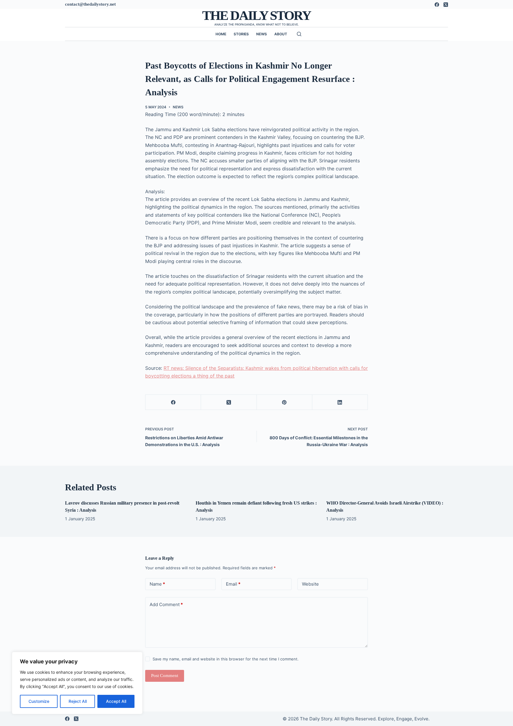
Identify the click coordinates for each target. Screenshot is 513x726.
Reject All (78, 701)
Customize (38, 701)
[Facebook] (437, 4)
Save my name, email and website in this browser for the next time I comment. (226, 659)
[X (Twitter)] (446, 4)
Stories (241, 34)
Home (221, 34)
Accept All (116, 701)
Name (157, 584)
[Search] (299, 34)
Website (310, 584)
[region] (77, 683)
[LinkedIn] (340, 402)
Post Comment (164, 675)
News (261, 34)
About (280, 34)
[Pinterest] (284, 402)
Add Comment (166, 604)
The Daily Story (256, 15)
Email (233, 584)
